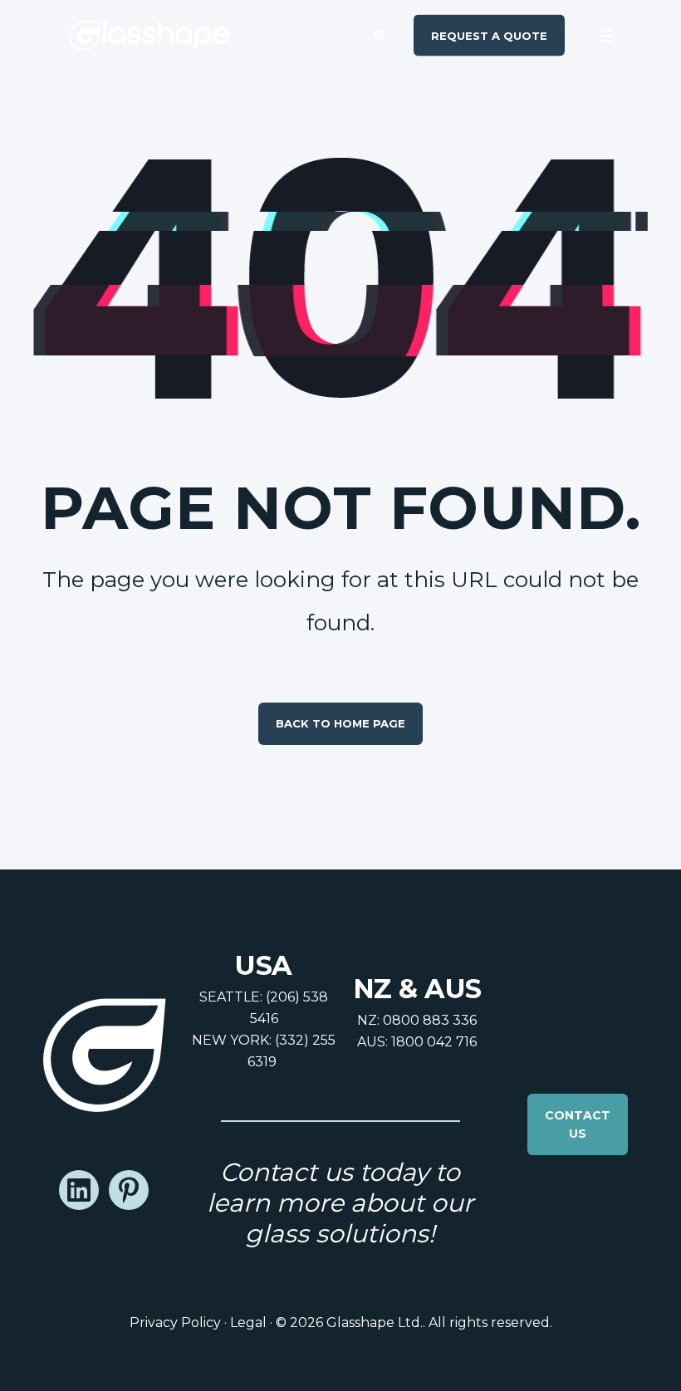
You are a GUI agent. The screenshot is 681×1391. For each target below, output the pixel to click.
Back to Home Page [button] (340, 723)
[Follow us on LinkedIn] (79, 1190)
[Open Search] (381, 34)
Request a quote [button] (489, 35)
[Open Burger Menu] (606, 36)
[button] (33, 1357)
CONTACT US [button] (577, 1124)
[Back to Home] (149, 35)
